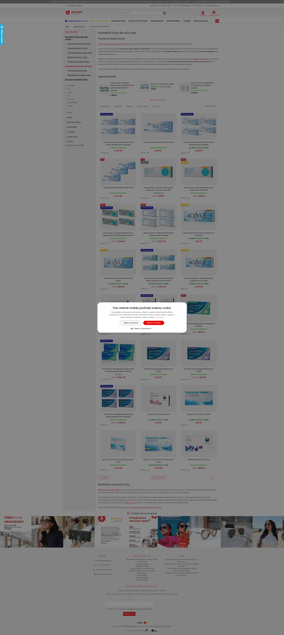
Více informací (159, 317)
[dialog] (142, 317)
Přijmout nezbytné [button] (130, 323)
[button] (142, 328)
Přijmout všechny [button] (154, 323)
